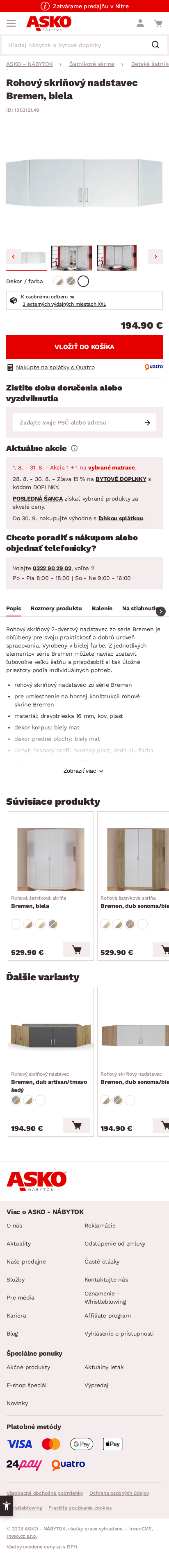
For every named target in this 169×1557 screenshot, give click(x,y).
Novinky (17, 1403)
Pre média (20, 1297)
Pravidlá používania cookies (80, 1508)
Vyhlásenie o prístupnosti (119, 1333)
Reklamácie (100, 1225)
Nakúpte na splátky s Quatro (55, 367)
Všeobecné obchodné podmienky (45, 1493)
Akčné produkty (28, 1367)
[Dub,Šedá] (71, 281)
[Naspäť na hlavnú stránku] (48, 23)
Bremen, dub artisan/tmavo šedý (49, 1082)
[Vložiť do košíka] (76, 949)
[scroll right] (161, 611)
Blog (12, 1333)
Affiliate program (107, 1315)
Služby (16, 1279)
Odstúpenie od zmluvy (114, 1243)
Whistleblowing (24, 1508)
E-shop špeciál (27, 1385)
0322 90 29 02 (52, 568)
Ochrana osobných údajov (118, 1493)
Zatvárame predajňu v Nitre (91, 6)
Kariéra (16, 1315)
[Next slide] (155, 256)
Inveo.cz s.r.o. (22, 1536)
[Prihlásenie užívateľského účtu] (140, 23)
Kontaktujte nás (106, 1279)
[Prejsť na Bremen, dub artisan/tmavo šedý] (51, 1035)
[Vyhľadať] (158, 45)
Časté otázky (101, 1261)
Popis (13, 608)
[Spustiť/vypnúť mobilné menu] (11, 23)
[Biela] (83, 281)
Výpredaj (96, 1385)
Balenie (102, 608)
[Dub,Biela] (59, 281)
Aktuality (19, 1243)
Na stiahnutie (140, 608)
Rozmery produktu (56, 608)
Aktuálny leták (104, 1367)
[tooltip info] (74, 448)
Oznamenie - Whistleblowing (105, 1297)
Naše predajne (26, 1261)
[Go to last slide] (13, 256)
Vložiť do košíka (84, 347)
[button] (26, 258)
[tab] (13, 609)
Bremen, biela (38, 902)
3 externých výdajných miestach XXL (64, 304)
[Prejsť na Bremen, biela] (51, 859)
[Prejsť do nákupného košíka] (158, 23)
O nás (14, 1225)
